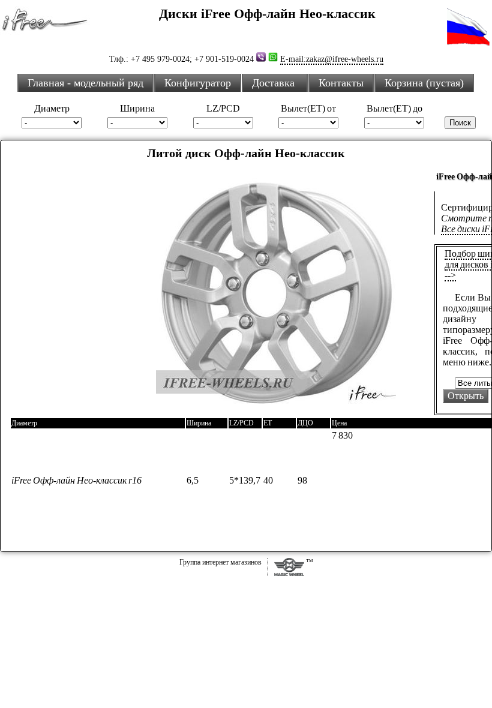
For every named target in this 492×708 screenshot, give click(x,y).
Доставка (275, 83)
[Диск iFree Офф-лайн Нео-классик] (276, 410)
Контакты (341, 83)
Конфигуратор (197, 83)
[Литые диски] (289, 573)
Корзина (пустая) (424, 83)
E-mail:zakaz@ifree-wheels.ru (331, 59)
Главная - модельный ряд (85, 83)
